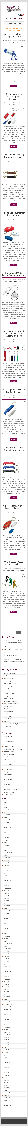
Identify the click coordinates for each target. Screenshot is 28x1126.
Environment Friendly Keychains (12, 724)
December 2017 (8, 1034)
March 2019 (7, 996)
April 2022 (6, 903)
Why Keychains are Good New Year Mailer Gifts (14, 645)
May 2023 (6, 870)
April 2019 (6, 994)
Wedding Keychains (9, 792)
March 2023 (7, 875)
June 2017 (6, 1049)
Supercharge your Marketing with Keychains (14, 96)
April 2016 (6, 1085)
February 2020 (7, 969)
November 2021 (8, 916)
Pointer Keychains (8, 698)
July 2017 (6, 1047)
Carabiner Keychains (9, 688)
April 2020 (6, 964)
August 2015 (7, 1100)
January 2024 (7, 850)
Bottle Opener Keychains (16, 281)
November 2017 (8, 1037)
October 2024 (7, 827)
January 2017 (7, 1062)
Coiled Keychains (8, 713)
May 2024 (6, 840)
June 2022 (6, 898)
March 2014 (7, 1108)
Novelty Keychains (8, 706)
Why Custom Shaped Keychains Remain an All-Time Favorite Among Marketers (14, 641)
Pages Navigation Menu (15, 23)
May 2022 (6, 900)
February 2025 (7, 817)
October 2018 (7, 1009)
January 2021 (7, 941)
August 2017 (7, 1044)
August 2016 (7, 1075)
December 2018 (8, 1004)
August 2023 (7, 862)
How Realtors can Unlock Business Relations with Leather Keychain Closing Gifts (14, 661)
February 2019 (7, 999)
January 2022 (7, 911)
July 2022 (6, 895)
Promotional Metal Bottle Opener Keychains (13, 274)
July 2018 (6, 1017)
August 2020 (7, 953)
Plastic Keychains (8, 711)
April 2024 (6, 842)
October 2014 (7, 1105)
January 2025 (7, 820)
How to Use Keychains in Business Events (14, 213)
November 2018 (8, 1007)
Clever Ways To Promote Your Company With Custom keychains (13, 333)
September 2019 (8, 981)
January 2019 (7, 1001)
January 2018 (7, 1032)
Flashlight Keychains (9, 696)
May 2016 (6, 1082)
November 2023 (8, 855)
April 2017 (6, 1055)
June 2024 (6, 837)
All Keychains (7, 729)
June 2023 (6, 868)
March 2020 (7, 966)
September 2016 (8, 1072)
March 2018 (7, 1027)
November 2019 (8, 976)
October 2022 (7, 888)
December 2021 (8, 913)
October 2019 (7, 979)
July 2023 (6, 865)
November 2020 (8, 946)
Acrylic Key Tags (8, 686)
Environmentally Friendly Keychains (13, 749)
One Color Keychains (9, 678)
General (16, 42)
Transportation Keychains (10, 789)
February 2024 (7, 847)
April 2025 (6, 812)
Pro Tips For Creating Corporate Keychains (14, 155)
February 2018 (7, 1029)
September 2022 (8, 890)
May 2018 (6, 1022)
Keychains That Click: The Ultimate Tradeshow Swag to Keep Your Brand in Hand (14, 651)
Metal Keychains (8, 708)
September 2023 (8, 860)
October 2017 (7, 1039)
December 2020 (8, 943)
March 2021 (7, 936)
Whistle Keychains (16, 514)
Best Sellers (7, 675)
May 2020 (6, 961)
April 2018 (6, 1024)
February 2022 (7, 908)
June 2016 (6, 1080)
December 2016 (8, 1065)
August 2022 (7, 893)
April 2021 (6, 933)
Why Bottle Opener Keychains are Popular (14, 448)
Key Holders (7, 721)
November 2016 (8, 1067)
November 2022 (8, 885)
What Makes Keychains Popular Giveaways (13, 506)
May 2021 (6, 931)
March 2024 (7, 845)
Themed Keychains (8, 784)
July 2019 (6, 986)
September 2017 (8, 1042)
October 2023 (7, 857)
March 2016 (7, 1087)
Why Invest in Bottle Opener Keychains (13, 563)
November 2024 (8, 825)
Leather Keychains (8, 716)
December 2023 (8, 852)
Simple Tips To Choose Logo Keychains (14, 35)
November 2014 (8, 1103)
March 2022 (7, 905)
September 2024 (8, 830)
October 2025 (7, 807)
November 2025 (8, 804)
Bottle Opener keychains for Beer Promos (13, 390)
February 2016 (7, 1090)
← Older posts (5, 623)
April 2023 (6, 873)
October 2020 (7, 948)
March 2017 (7, 1057)
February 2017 (7, 1060)
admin (10, 40)
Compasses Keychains (9, 693)
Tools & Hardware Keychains (11, 703)
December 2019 (8, 974)
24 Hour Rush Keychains (10, 673)
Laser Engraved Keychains (10, 683)
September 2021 (8, 921)
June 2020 (6, 959)
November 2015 (8, 1095)
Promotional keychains (9, 779)
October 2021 (7, 918)
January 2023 (7, 880)
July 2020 (6, 956)
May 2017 (6, 1052)
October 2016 (7, 1070)
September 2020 (8, 951)
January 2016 (7, 1092)
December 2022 (8, 883)
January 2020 (7, 971)
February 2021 (7, 938)
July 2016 (6, 1077)
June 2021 (6, 928)
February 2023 (7, 878)
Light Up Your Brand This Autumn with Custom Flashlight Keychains (13, 656)
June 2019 (6, 989)
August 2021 (7, 923)
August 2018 (7, 1014)
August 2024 (7, 832)
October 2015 (7, 1098)
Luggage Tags (7, 726)
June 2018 (6, 1019)
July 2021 (6, 926)
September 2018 (8, 1012)
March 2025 (7, 814)
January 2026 (7, 802)
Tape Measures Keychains (10, 701)
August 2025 (7, 809)
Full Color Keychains (9, 681)
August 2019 (7, 984)
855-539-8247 (18, 18)
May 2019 (6, 991)
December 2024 (8, 822)
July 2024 (6, 835)
